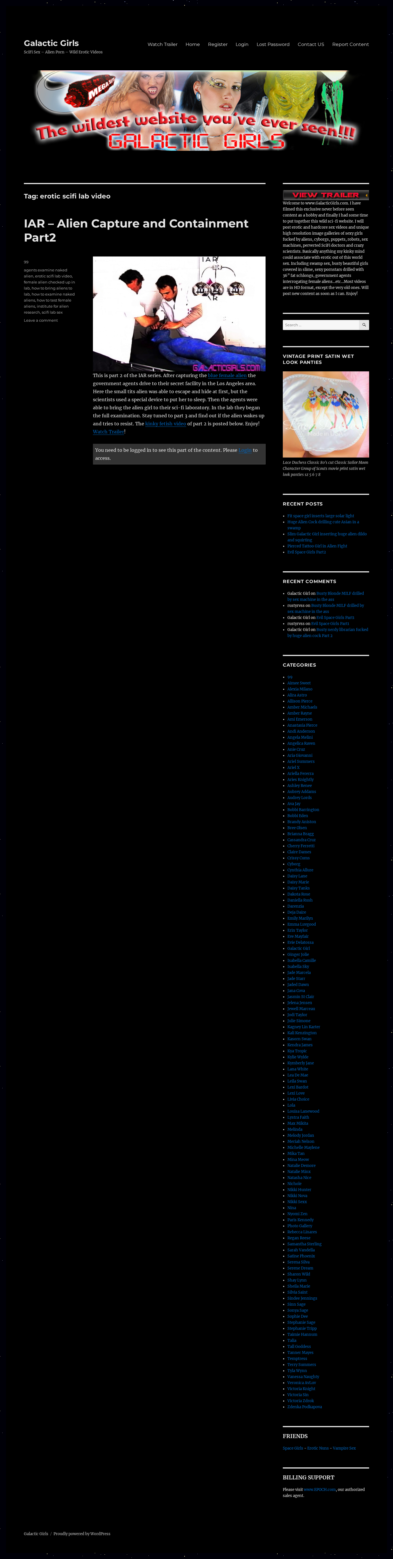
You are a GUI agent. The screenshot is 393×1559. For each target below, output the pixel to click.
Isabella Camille (301, 960)
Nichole (294, 1183)
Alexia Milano (299, 689)
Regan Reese (298, 1238)
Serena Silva (298, 1262)
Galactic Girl (298, 948)
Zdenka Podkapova (304, 1406)
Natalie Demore (301, 1165)
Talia (291, 1340)
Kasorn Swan (299, 1039)
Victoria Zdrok (300, 1400)
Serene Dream (300, 1268)
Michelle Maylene (303, 1147)
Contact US (311, 44)
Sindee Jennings (302, 1298)
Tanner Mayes (300, 1352)
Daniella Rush (300, 900)
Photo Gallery (299, 1226)
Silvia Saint (297, 1292)
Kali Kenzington (302, 1033)
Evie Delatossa (300, 942)
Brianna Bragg (300, 833)
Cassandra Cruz (301, 840)
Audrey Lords (299, 797)
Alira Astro (297, 695)
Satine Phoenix (301, 1256)
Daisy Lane (297, 876)
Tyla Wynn (297, 1370)
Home (193, 44)
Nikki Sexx (297, 1201)
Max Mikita (297, 1123)
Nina (291, 1207)
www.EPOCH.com (320, 1489)
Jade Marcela (299, 972)
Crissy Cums (298, 858)
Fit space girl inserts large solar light (320, 516)
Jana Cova (296, 990)
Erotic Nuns (318, 1448)
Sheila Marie (298, 1286)
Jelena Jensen (299, 1002)
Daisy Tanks (298, 888)
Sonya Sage (297, 1310)
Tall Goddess (299, 1346)
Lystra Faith (298, 1117)
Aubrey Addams (301, 791)
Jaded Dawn (298, 984)
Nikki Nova (297, 1195)
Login (242, 44)
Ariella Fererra (300, 773)
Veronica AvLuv (301, 1382)
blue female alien (227, 375)
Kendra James (300, 1045)
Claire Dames (299, 852)
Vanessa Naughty (303, 1376)
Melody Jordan (300, 1135)
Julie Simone (298, 1020)
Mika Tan (296, 1153)
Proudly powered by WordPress (82, 1533)
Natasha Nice (299, 1177)
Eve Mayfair (298, 936)
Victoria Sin (298, 1394)
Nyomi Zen (297, 1213)
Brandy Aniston (301, 821)
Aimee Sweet (299, 683)
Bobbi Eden (297, 815)
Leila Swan (297, 1081)
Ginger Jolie (298, 954)
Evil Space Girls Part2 (306, 552)
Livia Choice (298, 1099)
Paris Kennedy (300, 1220)
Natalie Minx (299, 1171)
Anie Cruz (296, 749)
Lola (291, 1105)
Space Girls (293, 1448)
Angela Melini (300, 737)
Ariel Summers (301, 761)
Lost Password (273, 44)
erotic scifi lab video (53, 276)
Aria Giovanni (299, 755)
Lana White (297, 1069)
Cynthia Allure (300, 870)
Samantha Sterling (304, 1244)
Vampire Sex (344, 1448)
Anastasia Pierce (302, 725)
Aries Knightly (300, 779)
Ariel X (293, 767)
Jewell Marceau (301, 1008)
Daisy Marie (298, 882)
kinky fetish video (165, 424)
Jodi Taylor (297, 1014)
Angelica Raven (301, 743)
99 (26, 262)
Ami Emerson (299, 719)
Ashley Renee (299, 785)
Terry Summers (301, 1364)
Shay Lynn (297, 1280)
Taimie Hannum (302, 1334)
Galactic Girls (51, 43)
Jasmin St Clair (300, 996)
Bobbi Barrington (303, 809)
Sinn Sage (296, 1304)
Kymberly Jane (300, 1063)
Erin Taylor (297, 930)
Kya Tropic (297, 1051)
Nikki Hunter (299, 1189)
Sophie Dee (297, 1316)
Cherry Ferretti (300, 846)
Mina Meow (298, 1159)
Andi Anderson (301, 731)
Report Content (350, 44)
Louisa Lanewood (303, 1111)
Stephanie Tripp (302, 1328)
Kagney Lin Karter (303, 1026)
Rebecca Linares (302, 1232)
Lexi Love (296, 1093)
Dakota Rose (298, 894)
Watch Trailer (163, 44)
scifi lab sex (52, 312)
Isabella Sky (298, 966)
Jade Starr (296, 978)
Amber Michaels (302, 707)
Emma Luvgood (301, 924)
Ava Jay (293, 803)
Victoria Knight (301, 1388)
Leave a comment (41, 320)
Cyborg (293, 864)
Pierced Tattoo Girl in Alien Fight (317, 546)
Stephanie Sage (301, 1322)
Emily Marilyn (300, 918)
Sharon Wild (298, 1274)
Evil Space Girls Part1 (335, 617)
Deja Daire (296, 912)
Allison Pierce (299, 701)
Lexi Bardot (297, 1087)
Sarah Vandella (301, 1250)
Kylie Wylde (297, 1057)
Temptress (297, 1358)
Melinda (294, 1129)
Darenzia (295, 906)
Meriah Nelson (300, 1141)
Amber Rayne (299, 713)
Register (218, 44)
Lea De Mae (297, 1075)
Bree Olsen (297, 827)
